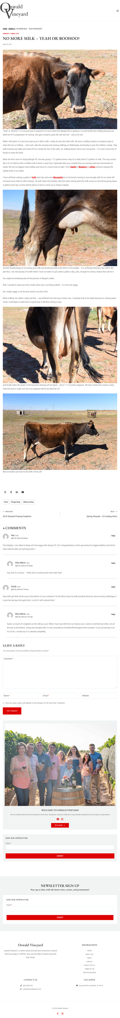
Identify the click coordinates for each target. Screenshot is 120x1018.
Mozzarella (58, 177)
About (89, 958)
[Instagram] (62, 1013)
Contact (89, 962)
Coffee (92, 167)
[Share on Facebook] (11, 492)
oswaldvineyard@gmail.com (32, 989)
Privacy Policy (89, 965)
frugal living (15, 502)
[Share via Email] (22, 492)
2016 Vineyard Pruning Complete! (17, 514)
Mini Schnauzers (89, 972)
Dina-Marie (20, 562)
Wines (89, 951)
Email (46, 695)
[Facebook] (57, 1013)
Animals (6, 33)
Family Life (15, 33)
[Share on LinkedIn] (17, 492)
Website (85, 695)
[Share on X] (5, 492)
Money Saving (28, 502)
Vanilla (73, 167)
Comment (8, 658)
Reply (113, 536)
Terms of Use (89, 969)
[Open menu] (117, 11)
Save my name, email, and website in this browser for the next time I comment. (35, 703)
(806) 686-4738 (28, 985)
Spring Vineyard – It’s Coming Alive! (102, 514)
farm (6, 502)
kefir (34, 177)
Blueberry (83, 167)
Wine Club (89, 954)
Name (7, 695)
